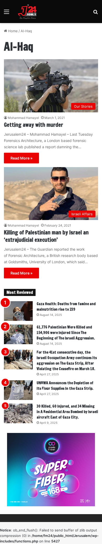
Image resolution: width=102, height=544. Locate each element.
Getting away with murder (33, 125)
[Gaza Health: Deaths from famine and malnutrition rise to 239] (18, 311)
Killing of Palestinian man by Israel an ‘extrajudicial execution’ (46, 236)
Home (12, 31)
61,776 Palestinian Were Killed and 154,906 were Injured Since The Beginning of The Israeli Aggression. (66, 333)
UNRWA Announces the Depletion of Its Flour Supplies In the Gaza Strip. (65, 385)
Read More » (21, 158)
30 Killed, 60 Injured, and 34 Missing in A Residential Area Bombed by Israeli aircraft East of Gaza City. (67, 412)
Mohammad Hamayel (23, 118)
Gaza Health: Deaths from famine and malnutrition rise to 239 (66, 306)
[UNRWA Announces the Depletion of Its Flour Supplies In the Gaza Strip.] (18, 390)
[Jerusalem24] (28, 11)
